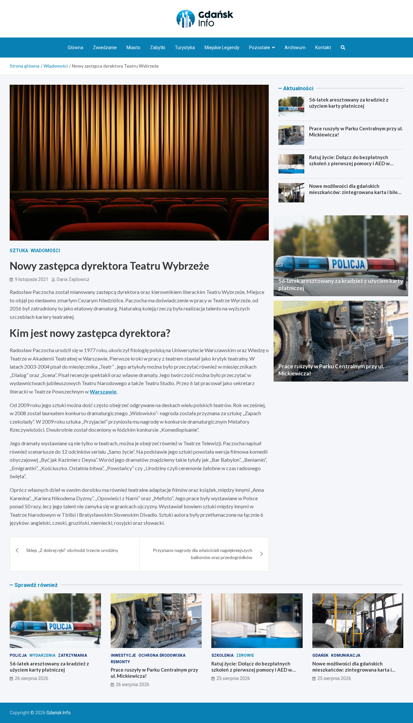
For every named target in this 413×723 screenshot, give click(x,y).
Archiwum (295, 47)
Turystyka (185, 47)
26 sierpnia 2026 (31, 678)
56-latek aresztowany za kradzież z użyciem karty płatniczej (348, 103)
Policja (18, 655)
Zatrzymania (72, 655)
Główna (75, 47)
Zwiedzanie (105, 47)
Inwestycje (123, 655)
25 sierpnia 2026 (233, 678)
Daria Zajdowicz (73, 279)
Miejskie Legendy (222, 47)
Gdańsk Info (58, 712)
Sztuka (19, 250)
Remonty (120, 662)
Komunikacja (345, 655)
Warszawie (103, 391)
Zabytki (157, 47)
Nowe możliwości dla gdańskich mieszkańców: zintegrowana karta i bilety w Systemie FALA (356, 192)
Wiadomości (45, 250)
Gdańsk (320, 655)
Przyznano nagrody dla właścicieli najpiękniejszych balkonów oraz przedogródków (202, 553)
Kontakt (323, 47)
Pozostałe (259, 47)
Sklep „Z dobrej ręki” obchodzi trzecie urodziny (72, 550)
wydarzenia (42, 655)
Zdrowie (245, 655)
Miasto (133, 47)
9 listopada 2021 (31, 279)
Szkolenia (222, 655)
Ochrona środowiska (162, 655)
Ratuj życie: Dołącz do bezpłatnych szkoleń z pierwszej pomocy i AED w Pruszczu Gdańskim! (349, 163)
